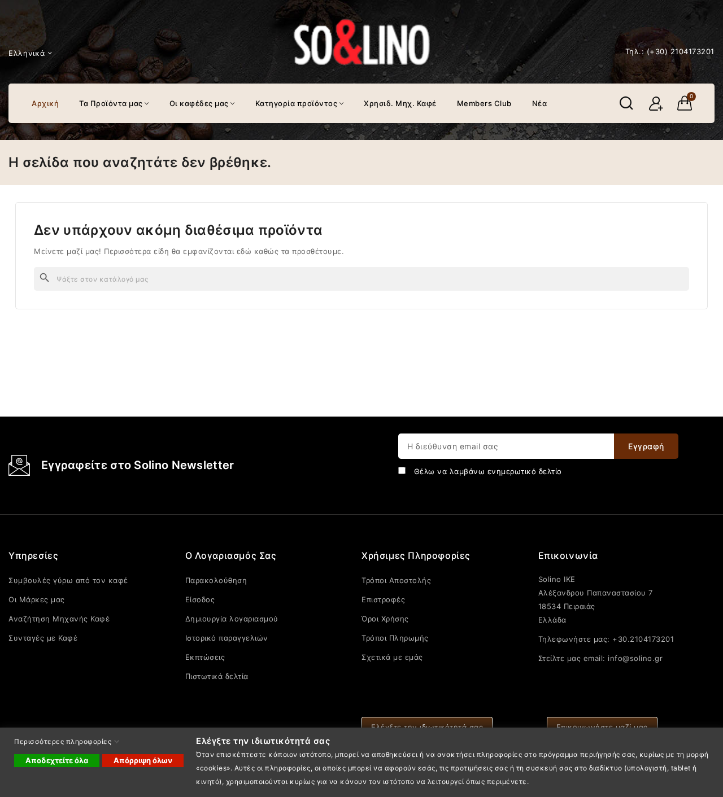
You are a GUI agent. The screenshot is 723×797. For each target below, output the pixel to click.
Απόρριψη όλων (143, 760)
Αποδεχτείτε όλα (56, 760)
